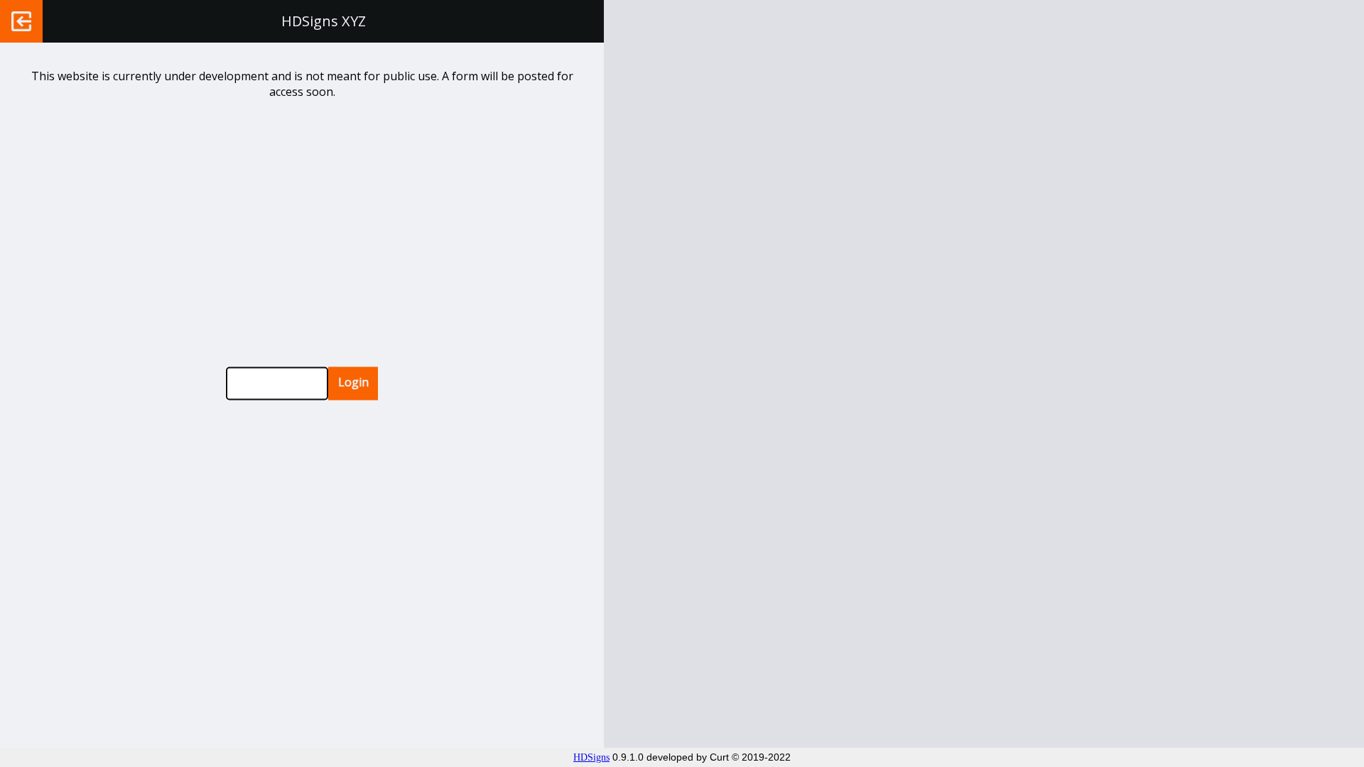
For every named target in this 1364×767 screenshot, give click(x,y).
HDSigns (591, 757)
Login (353, 382)
